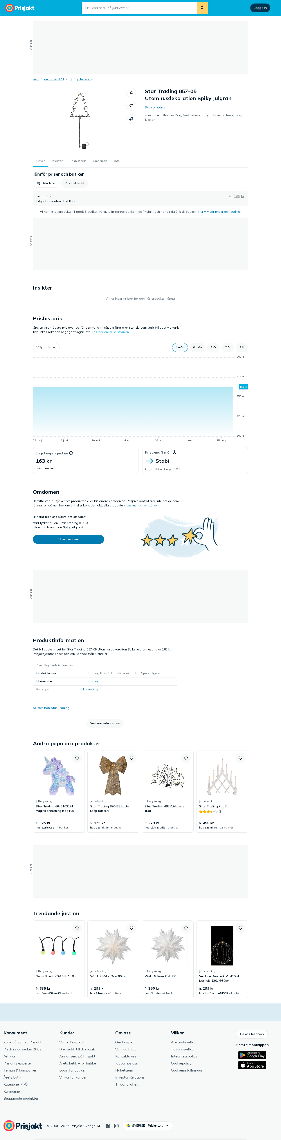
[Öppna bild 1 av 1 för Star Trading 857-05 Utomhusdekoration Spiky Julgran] (79, 121)
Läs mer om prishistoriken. (111, 332)
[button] (131, 92)
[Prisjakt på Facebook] (107, 1125)
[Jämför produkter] (131, 119)
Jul (70, 79)
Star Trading (90, 681)
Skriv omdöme (155, 107)
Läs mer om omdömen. (142, 505)
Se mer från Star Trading (51, 708)
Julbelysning (85, 79)
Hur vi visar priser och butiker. (219, 212)
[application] (140, 399)
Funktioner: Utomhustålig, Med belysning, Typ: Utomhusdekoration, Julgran (193, 117)
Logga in (260, 8)
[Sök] (202, 8)
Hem (36, 79)
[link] (59, 792)
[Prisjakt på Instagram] (116, 1125)
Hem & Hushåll (54, 79)
